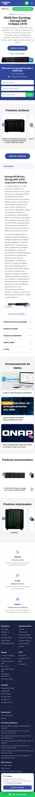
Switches (4, 635)
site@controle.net (17, 584)
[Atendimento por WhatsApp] (27, 3)
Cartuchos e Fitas (7, 679)
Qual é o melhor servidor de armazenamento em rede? (13, 419)
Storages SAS (5, 699)
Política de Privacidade (14, 783)
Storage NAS (5, 691)
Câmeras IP (22, 664)
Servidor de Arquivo (7, 655)
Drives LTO (4, 666)
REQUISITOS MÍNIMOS (12, 336)
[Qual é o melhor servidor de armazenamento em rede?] (17, 406)
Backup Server (6, 658)
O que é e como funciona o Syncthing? (17, 393)
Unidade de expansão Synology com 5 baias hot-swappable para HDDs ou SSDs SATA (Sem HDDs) (14, 140)
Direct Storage (6, 694)
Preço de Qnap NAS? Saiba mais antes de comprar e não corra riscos (17, 446)
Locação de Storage (7, 688)
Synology (12, 14)
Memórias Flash (6, 638)
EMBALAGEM (9, 342)
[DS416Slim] (14, 519)
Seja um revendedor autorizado (11, 771)
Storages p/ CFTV (24, 658)
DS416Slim (14, 533)
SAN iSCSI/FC (5, 641)
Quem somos (5, 768)
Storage (21, 629)
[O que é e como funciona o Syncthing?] (17, 381)
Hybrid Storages (24, 643)
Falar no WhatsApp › (17, 54)
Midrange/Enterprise (8, 643)
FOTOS (6, 349)
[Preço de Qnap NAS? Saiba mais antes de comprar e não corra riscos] (17, 433)
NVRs (20, 661)
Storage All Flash (6, 702)
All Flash (21, 646)
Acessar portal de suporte (17, 607)
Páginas (3, 718)
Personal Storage (24, 635)
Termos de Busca (7, 715)
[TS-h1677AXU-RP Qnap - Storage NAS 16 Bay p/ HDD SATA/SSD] (14, 475)
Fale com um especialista (22, 9)
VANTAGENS (9, 166)
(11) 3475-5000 (17, 560)
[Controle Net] (5, 3)
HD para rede (23, 632)
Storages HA (5, 632)
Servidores (4, 629)
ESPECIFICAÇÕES (11, 329)
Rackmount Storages (25, 638)
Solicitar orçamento (17, 48)
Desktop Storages (25, 641)
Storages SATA (6, 697)
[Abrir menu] (32, 3)
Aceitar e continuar (17, 787)
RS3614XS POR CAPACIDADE (15, 322)
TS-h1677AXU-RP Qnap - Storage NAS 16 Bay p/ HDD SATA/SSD (14, 489)
